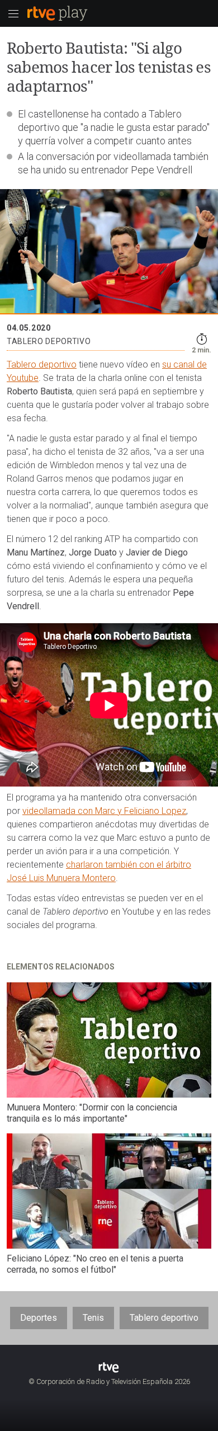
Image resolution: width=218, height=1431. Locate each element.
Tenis (93, 1317)
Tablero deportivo (42, 364)
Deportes (38, 1317)
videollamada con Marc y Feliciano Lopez (104, 811)
